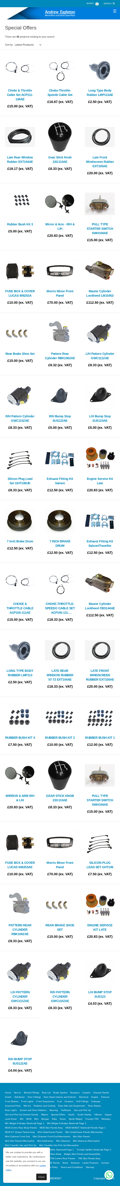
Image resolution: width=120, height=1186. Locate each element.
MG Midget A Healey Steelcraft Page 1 (24, 1123)
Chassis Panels (101, 1092)
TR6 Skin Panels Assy (89, 1158)
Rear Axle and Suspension (71, 1106)
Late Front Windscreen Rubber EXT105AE (100, 162)
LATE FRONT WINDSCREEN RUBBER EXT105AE (100, 675)
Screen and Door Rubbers (33, 1110)
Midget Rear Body (52, 1154)
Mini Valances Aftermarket (86, 1141)
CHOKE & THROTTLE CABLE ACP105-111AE (20, 608)
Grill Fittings (82, 1101)
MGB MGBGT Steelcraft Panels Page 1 (86, 1127)
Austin (71, 1114)
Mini (36, 1119)
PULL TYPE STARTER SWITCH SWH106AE (100, 229)
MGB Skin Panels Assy (51, 1127)
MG (22, 1119)
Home (8, 1092)
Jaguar (108, 1114)
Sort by (9, 44)
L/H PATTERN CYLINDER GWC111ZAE (20, 996)
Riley (54, 1119)
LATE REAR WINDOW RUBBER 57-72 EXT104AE (60, 675)
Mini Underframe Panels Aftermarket (84, 1132)
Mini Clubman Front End (17, 1136)
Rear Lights (11, 1110)
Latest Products (90, 1163)
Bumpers (75, 1092)
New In (17, 1092)
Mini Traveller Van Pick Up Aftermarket (59, 1145)
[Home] (60, 13)
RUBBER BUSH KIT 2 (60, 737)
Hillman (98, 1114)
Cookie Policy (51, 1167)
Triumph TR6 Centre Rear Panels (58, 1158)
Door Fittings (34, 1097)
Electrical (83, 1097)
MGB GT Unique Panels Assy (20, 1132)
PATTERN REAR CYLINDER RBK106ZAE (20, 930)
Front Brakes (11, 1101)
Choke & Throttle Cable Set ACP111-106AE (20, 95)
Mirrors (27, 1106)
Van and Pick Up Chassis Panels (21, 1114)
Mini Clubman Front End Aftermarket (51, 1136)
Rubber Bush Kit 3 (20, 224)
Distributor (19, 1097)
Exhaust (105, 1097)
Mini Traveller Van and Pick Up (20, 1145)
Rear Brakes (94, 1106)
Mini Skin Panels (81, 1136)
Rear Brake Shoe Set (20, 353)
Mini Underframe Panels (50, 1132)
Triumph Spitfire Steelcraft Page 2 (94, 1149)
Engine (94, 1097)
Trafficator (66, 1110)
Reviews (75, 1163)
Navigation (114, 11)
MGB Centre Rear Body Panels (21, 1127)
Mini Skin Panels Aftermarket (19, 1141)
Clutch (8, 1097)
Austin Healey (84, 1114)
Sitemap (90, 1167)
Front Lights (27, 1101)
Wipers (44, 1114)
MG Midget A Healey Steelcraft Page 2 (66, 1123)
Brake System (60, 1092)
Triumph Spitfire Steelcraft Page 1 (56, 1149)
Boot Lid (46, 1092)
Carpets (86, 1092)
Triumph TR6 (92, 1119)
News (65, 1163)
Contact (105, 1163)
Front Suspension (45, 1101)
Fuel (59, 1101)
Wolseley (106, 1119)
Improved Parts (13, 1106)
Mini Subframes (45, 1141)
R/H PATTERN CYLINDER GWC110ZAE (60, 996)
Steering (53, 1110)
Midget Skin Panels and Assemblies (82, 1154)
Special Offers (58, 1114)
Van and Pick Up (82, 1110)
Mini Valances (63, 1141)
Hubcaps (95, 1101)
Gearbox (69, 1101)
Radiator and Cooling (44, 1106)
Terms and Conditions (72, 1167)
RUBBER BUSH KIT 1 (100, 737)
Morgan (45, 1119)
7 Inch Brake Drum (20, 541)
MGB (28, 1119)
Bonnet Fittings (31, 1092)
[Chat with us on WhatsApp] (109, 1175)
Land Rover (11, 1119)
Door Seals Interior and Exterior (60, 1097)
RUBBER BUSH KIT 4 (20, 737)
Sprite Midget (75, 1119)
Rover (63, 1119)
